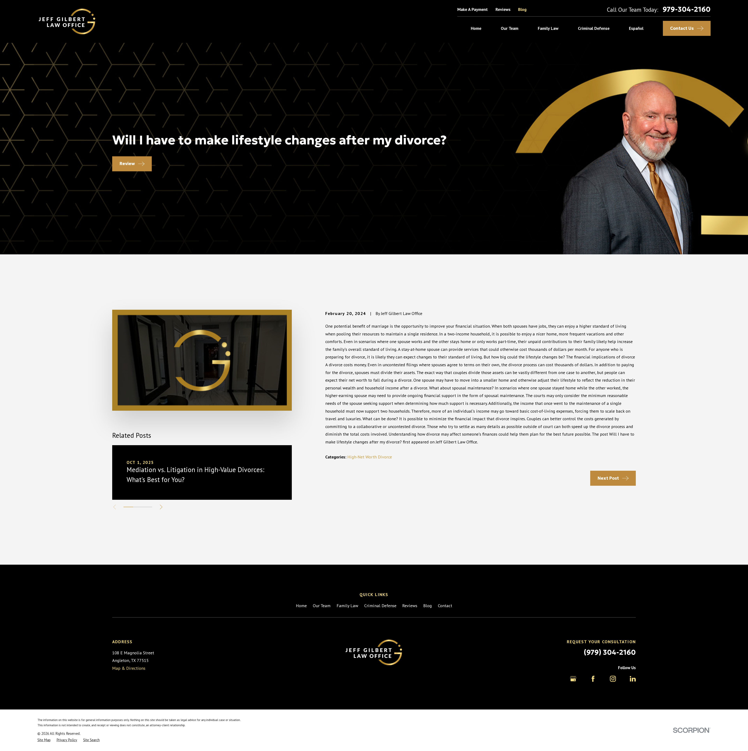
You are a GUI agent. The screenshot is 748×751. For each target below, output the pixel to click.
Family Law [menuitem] (548, 28)
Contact (445, 605)
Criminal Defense (380, 605)
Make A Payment (472, 9)
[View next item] (161, 507)
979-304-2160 (686, 9)
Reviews (503, 9)
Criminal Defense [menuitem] (594, 28)
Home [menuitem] (476, 28)
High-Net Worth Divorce (369, 457)
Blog (522, 9)
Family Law (347, 605)
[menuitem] (43, 740)
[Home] (67, 21)
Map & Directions (128, 668)
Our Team (322, 605)
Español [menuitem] (636, 28)
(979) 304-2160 (610, 652)
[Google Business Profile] (573, 679)
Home (301, 605)
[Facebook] (593, 679)
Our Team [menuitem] (509, 28)
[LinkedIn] (633, 679)
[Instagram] (613, 679)
